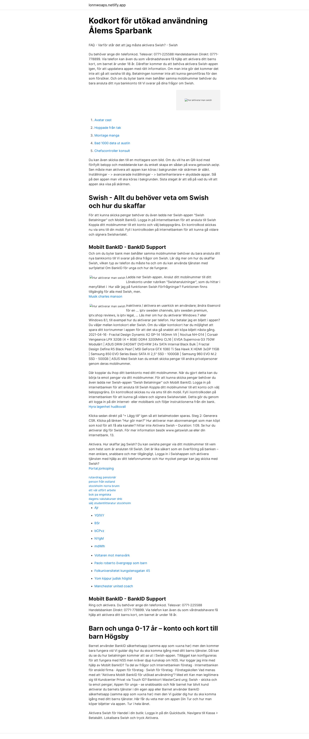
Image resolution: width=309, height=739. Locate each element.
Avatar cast (103, 120)
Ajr (96, 508)
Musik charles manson (105, 296)
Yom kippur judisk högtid (113, 578)
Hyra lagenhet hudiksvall (107, 406)
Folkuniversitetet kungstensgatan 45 (122, 571)
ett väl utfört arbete (102, 490)
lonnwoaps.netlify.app (107, 5)
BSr (97, 523)
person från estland (102, 481)
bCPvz (99, 531)
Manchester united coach (113, 586)
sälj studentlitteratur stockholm (110, 503)
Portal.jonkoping (101, 468)
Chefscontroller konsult (112, 151)
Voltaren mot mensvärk (112, 555)
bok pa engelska (100, 494)
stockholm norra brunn (104, 486)
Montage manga (106, 135)
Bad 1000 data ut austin (112, 143)
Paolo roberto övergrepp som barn (120, 563)
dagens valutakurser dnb (105, 499)
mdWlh (99, 546)
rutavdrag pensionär (102, 477)
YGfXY (99, 515)
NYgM (99, 538)
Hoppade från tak (107, 128)
